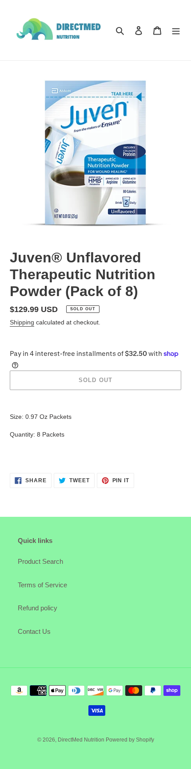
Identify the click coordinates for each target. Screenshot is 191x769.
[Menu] (176, 30)
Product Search (40, 561)
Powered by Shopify (130, 740)
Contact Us (34, 631)
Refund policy (37, 608)
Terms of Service (42, 585)
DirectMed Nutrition (82, 740)
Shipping (22, 322)
